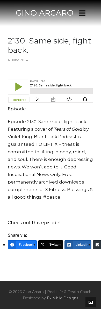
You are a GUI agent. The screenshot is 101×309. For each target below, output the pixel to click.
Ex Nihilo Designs (62, 298)
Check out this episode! (34, 222)
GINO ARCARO (45, 13)
